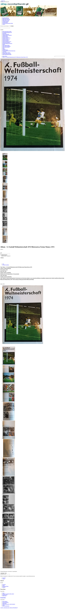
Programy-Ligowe (5, 38)
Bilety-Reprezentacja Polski (6, 31)
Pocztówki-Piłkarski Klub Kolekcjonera (8, 50)
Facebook (4, 577)
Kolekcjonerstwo (5, 49)
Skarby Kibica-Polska (5, 45)
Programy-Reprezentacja (6, 37)
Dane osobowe (4, 601)
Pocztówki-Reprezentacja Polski (7, 23)
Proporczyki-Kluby (5, 40)
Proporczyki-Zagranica (6, 42)
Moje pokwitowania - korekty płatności (8, 604)
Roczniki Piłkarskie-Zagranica (7, 43)
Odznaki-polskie (5, 36)
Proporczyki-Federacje (6, 39)
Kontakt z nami (4, 594)
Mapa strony (4, 595)
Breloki (3, 44)
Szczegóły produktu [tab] (5, 264)
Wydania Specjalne (5, 21)
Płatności (3, 587)
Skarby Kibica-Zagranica (6, 46)
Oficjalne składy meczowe (6, 53)
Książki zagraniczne (5, 34)
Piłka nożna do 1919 (5, 18)
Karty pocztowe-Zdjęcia (6, 52)
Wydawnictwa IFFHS (5, 47)
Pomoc (3, 585)
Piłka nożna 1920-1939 (6, 19)
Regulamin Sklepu (5, 586)
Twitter (3, 578)
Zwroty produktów (5, 602)
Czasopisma (4, 51)
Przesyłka (4, 584)
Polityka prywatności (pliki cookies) (8, 593)
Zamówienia (4, 603)
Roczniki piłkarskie (5, 17)
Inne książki (4, 33)
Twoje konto (3, 597)
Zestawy (3, 24)
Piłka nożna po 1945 (5, 20)
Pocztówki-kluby (5, 22)
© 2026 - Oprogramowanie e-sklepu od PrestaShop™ (9, 607)
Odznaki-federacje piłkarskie (7, 35)
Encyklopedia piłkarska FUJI (7, 32)
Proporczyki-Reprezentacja (6, 41)
